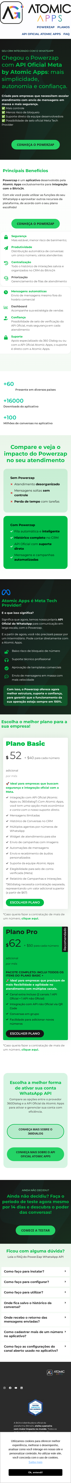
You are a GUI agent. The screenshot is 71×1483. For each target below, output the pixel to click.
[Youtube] (17, 1389)
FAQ (66, 34)
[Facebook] (11, 1389)
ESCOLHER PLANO (25, 1033)
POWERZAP (46, 27)
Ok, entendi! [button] (35, 1472)
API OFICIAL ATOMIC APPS (41, 34)
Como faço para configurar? (26, 1282)
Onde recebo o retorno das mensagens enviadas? (25, 1319)
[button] (35, 1271)
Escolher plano (25, 902)
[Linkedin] (22, 1389)
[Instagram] (5, 1389)
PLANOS (63, 27)
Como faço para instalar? (24, 1271)
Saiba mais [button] (35, 1462)
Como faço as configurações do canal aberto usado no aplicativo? (31, 1348)
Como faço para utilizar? (23, 1292)
